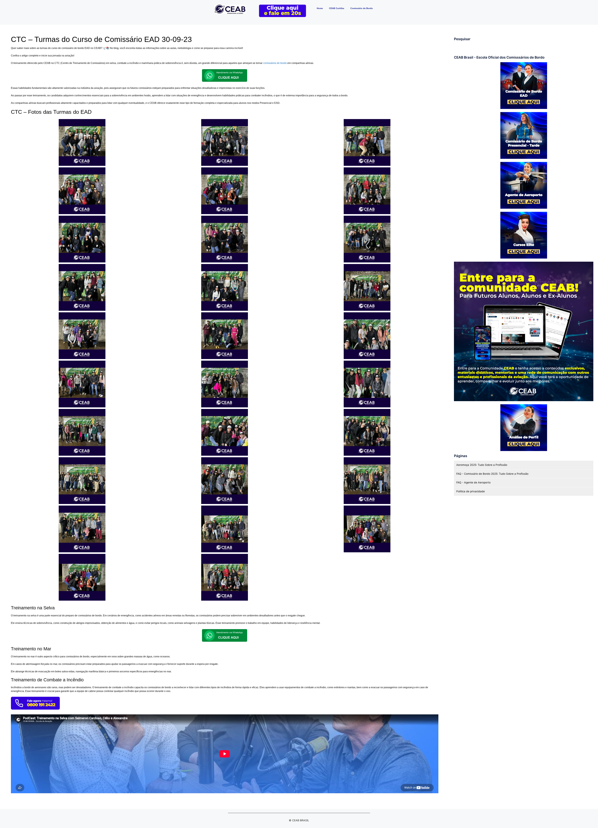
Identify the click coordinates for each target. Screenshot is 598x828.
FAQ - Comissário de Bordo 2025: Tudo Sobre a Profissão (492, 473)
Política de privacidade (470, 491)
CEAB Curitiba (336, 8)
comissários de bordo (275, 63)
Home (320, 8)
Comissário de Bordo (361, 8)
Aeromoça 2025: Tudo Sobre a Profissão (481, 464)
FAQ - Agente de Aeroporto (473, 482)
